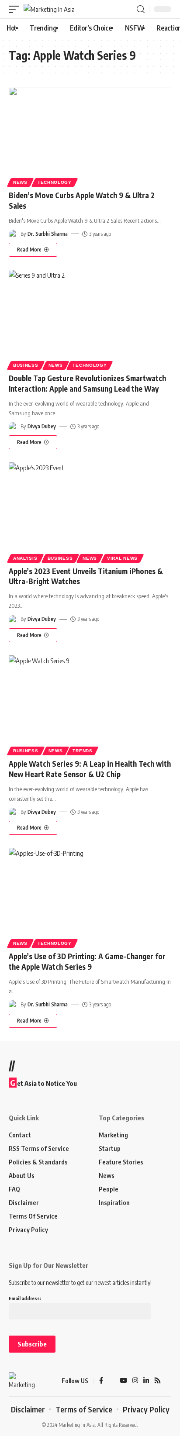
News (20, 182)
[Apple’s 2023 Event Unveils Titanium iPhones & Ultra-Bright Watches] (90, 511)
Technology (55, 182)
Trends (82, 750)
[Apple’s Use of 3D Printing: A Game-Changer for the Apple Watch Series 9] (90, 896)
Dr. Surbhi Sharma (48, 234)
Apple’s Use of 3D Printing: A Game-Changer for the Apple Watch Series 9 (87, 961)
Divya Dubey (42, 426)
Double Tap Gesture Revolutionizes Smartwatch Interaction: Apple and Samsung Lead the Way (87, 383)
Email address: (25, 1298)
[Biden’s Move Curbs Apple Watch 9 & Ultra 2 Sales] (90, 135)
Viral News (122, 558)
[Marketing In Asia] (49, 9)
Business (25, 365)
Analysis (25, 558)
